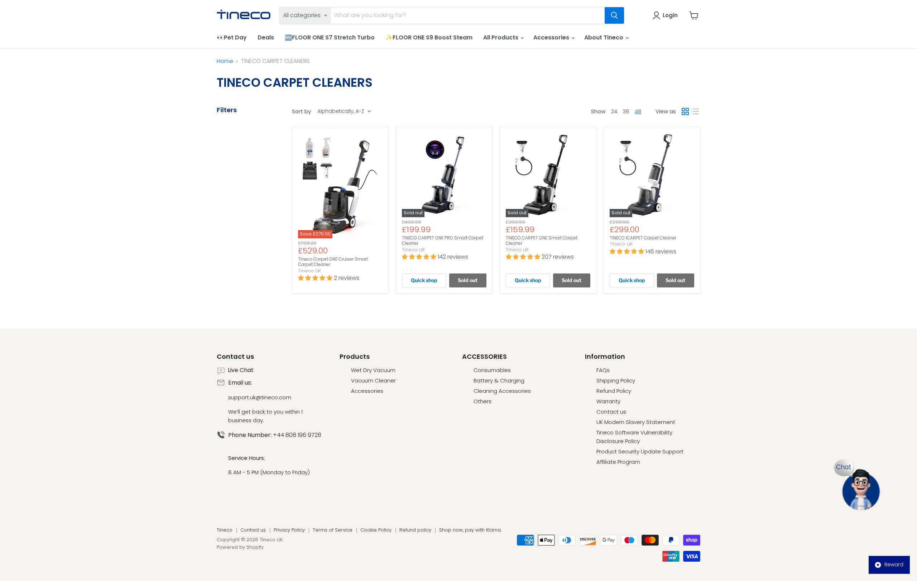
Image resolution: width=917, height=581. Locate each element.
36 (626, 111)
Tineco (224, 530)
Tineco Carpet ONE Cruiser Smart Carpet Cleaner (333, 262)
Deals (266, 37)
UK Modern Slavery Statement (635, 422)
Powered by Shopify (240, 547)
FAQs (603, 370)
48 (638, 111)
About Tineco (604, 37)
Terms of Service (332, 530)
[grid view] (685, 111)
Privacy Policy (289, 530)
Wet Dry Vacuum (373, 370)
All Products (501, 37)
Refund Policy (613, 391)
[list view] (695, 111)
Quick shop (424, 280)
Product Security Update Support (639, 451)
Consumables (492, 370)
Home (225, 61)
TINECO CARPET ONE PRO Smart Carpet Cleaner (442, 241)
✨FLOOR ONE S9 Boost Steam (428, 37)
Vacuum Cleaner (373, 380)
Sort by (301, 111)
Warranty (608, 401)
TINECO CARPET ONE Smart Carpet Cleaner (541, 241)
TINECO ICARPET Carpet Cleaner (643, 238)
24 (614, 111)
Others (482, 401)
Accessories (552, 37)
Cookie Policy (376, 530)
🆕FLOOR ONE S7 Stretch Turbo (330, 37)
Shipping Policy (615, 380)
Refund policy (415, 530)
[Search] (614, 15)
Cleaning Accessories (502, 391)
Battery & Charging (499, 380)
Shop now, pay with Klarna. (470, 530)
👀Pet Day (232, 37)
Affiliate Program (618, 462)
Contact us (611, 411)
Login (670, 15)
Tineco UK (309, 270)
